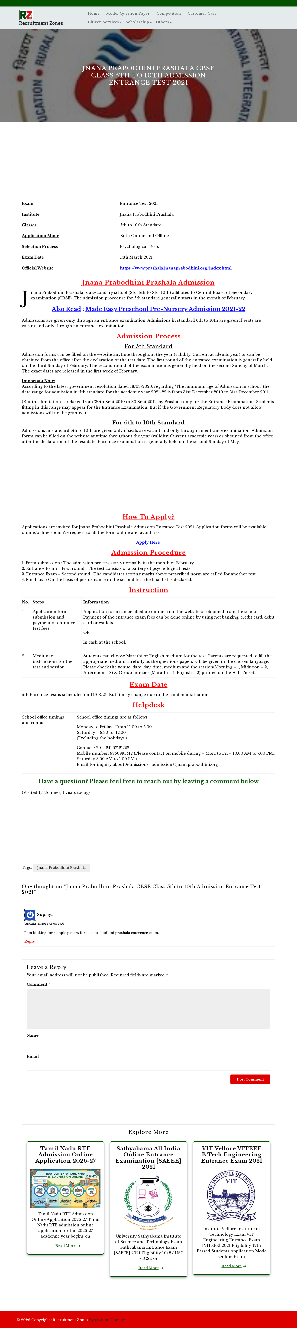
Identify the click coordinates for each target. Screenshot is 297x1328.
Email (33, 1056)
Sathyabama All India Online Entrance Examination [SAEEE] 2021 (148, 1157)
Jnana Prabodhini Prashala (61, 867)
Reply (29, 941)
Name (33, 1035)
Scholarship (137, 22)
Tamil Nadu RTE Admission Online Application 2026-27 (65, 1154)
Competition (169, 13)
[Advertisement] (148, 165)
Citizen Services (103, 22)
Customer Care (202, 13)
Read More (65, 1245)
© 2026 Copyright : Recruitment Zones (71, 1320)
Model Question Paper (128, 13)
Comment (38, 984)
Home (94, 13)
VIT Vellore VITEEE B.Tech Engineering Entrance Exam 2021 (231, 1154)
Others (162, 22)
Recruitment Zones (41, 23)
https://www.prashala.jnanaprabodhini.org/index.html (176, 268)
